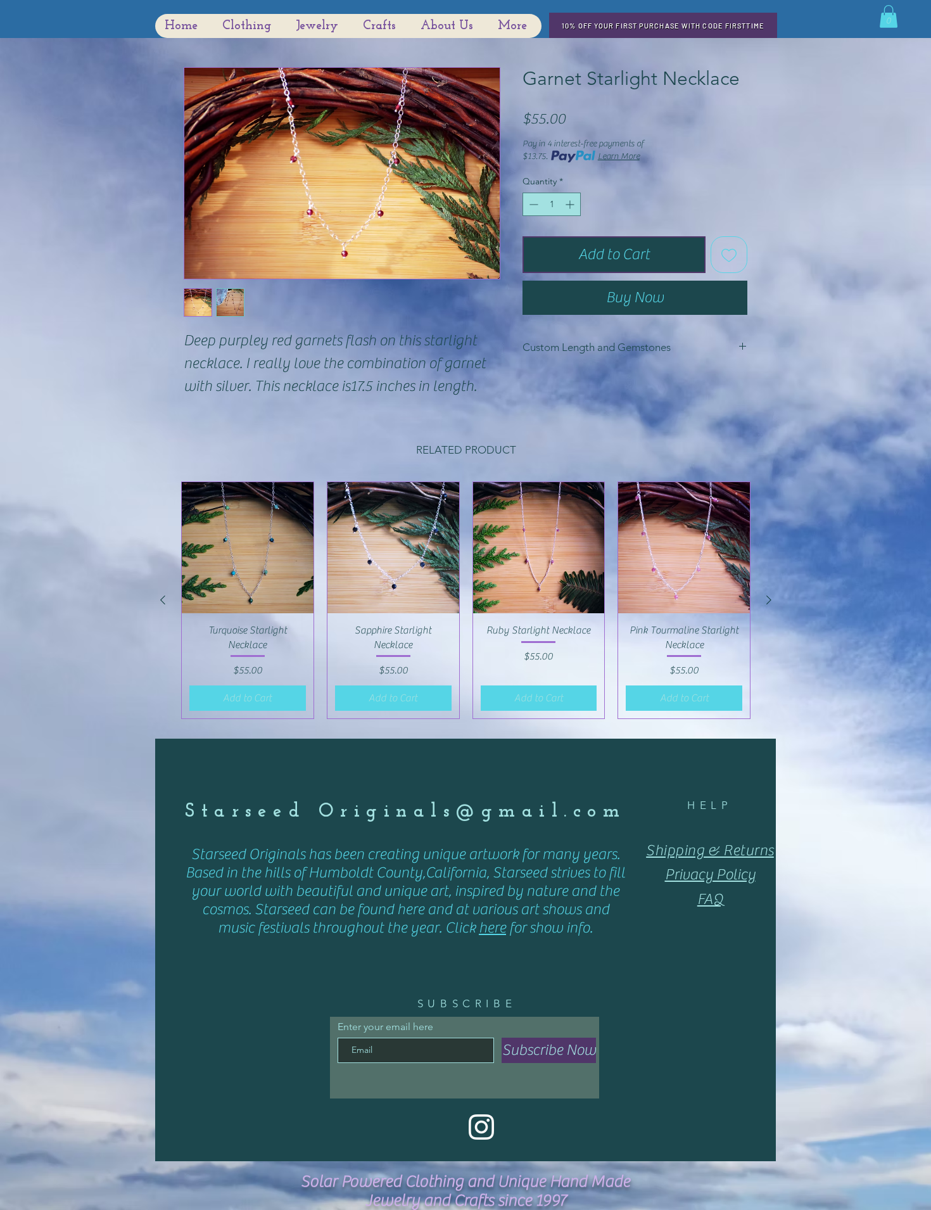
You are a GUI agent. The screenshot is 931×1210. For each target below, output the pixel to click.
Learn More (619, 156)
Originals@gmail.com (472, 812)
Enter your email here (385, 1027)
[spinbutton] (551, 204)
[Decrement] (532, 204)
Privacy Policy (710, 874)
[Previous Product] (162, 600)
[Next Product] (768, 600)
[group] (465, 600)
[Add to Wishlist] (729, 254)
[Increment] (571, 204)
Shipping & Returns (710, 850)
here (492, 927)
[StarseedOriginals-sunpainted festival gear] (481, 1127)
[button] (888, 16)
